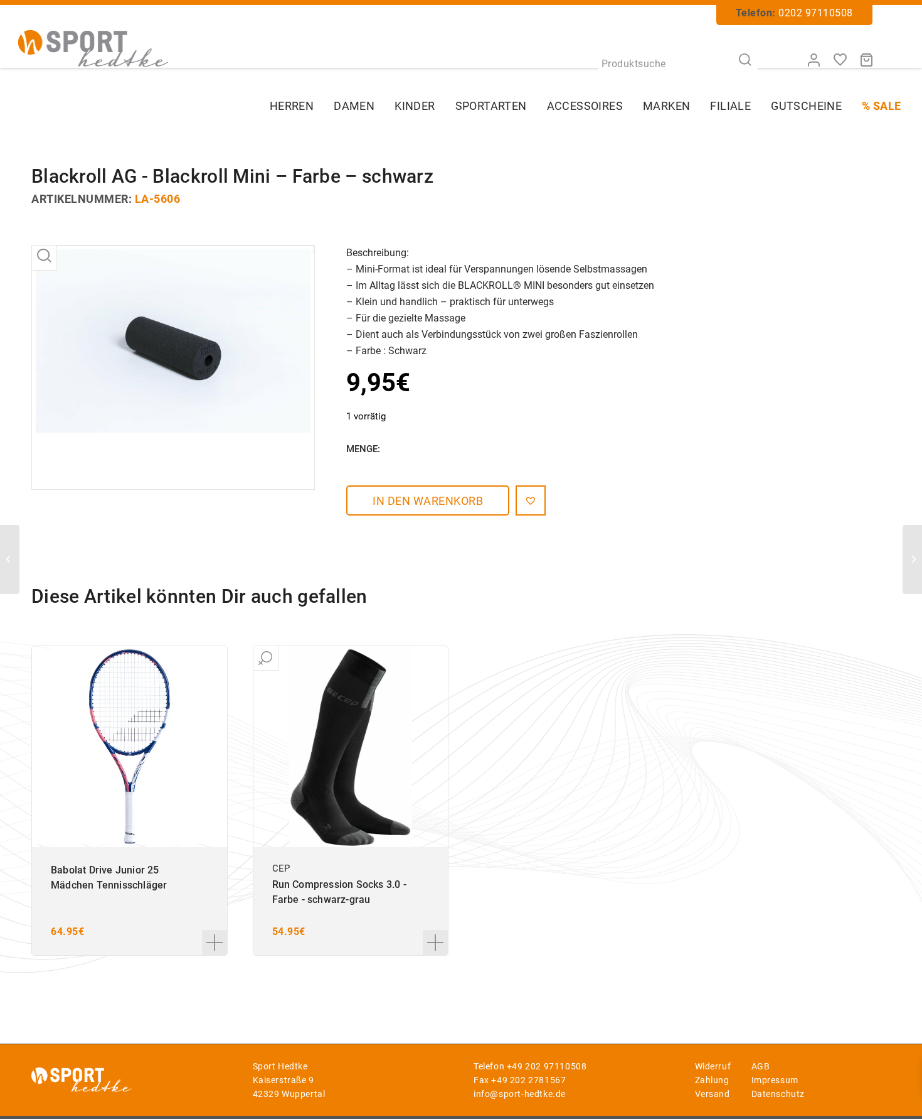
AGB (760, 1066)
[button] (530, 500)
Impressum (774, 1080)
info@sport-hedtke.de (520, 1094)
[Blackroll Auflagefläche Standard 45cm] (9, 559)
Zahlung (712, 1080)
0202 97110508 (815, 13)
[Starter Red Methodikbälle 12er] (912, 559)
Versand (712, 1094)
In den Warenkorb (428, 500)
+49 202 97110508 (547, 1066)
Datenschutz (778, 1094)
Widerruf (713, 1066)
